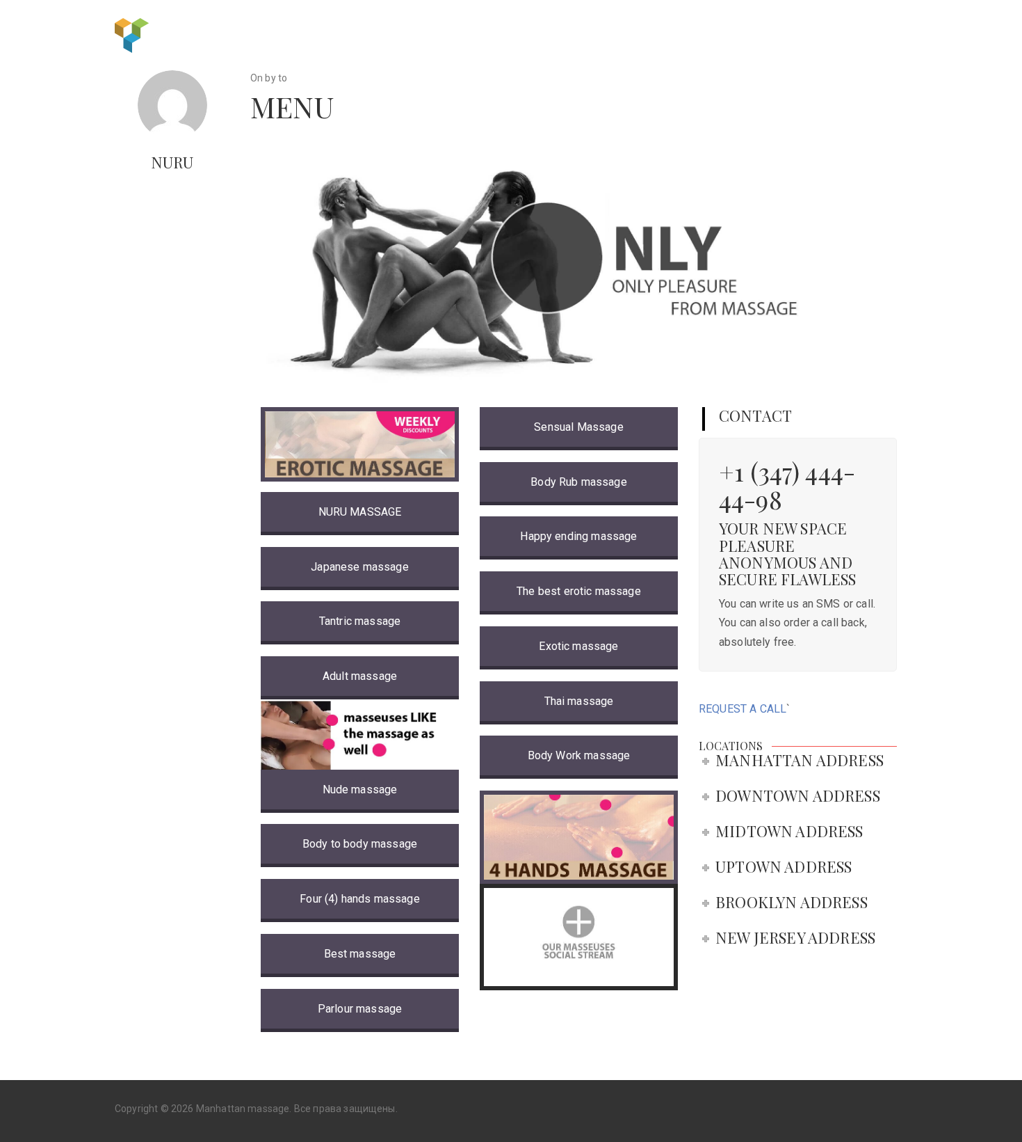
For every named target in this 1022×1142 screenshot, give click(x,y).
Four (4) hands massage (360, 898)
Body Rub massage (578, 482)
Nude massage (360, 789)
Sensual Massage (578, 427)
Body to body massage (359, 843)
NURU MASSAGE (360, 511)
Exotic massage (578, 646)
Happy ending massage (578, 536)
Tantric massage (359, 621)
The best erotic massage (579, 591)
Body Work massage (579, 755)
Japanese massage (360, 566)
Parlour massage (360, 1008)
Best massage (360, 953)
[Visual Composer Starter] (132, 33)
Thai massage (579, 701)
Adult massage (360, 676)
